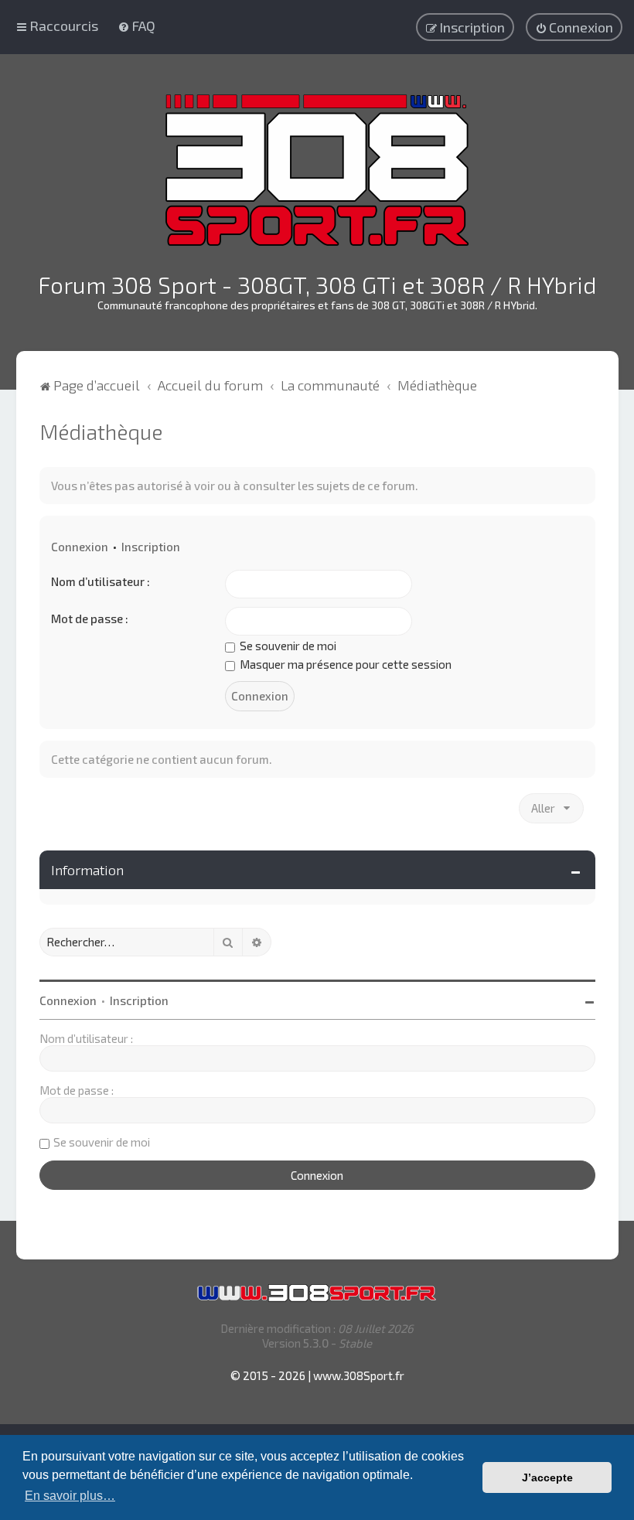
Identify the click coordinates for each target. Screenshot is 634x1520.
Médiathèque (100, 431)
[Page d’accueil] (317, 170)
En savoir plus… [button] (70, 1495)
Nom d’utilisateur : (100, 581)
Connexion (79, 547)
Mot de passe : (89, 618)
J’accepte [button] (547, 1477)
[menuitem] (136, 25)
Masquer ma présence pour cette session (344, 664)
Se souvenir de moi (286, 646)
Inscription (150, 547)
